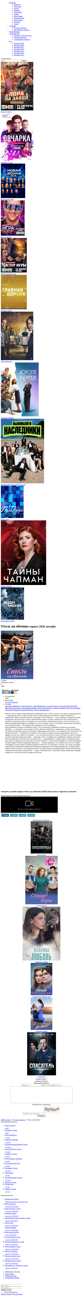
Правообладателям (12, 1278)
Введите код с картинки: (41, 1104)
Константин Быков (12, 710)
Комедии (17, 4)
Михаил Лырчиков (73, 708)
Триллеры (17, 6)
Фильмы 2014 (19, 53)
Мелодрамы (18, 16)
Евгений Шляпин (26, 710)
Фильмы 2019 (19, 43)
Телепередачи (15, 34)
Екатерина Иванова (12, 706)
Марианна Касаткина (13, 708)
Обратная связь (10, 1276)
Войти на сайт (6, 1290)
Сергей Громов (26, 706)
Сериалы (13, 26)
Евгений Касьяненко (29, 708)
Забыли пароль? (7, 1294)
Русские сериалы (20, 28)
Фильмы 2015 (19, 51)
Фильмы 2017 (19, 47)
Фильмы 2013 (19, 55)
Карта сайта (9, 1274)
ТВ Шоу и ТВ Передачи (22, 36)
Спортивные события (22, 39)
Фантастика (18, 20)
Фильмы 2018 (19, 45)
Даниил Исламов (59, 708)
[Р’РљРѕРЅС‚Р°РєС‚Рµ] (3, 692)
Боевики (17, 10)
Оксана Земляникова (41, 710)
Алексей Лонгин (52, 706)
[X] (12, 692)
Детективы (18, 12)
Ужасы (16, 8)
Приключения (19, 18)
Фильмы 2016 (19, 49)
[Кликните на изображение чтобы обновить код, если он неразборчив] (51, 1113)
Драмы (16, 14)
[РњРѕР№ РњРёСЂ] (9, 692)
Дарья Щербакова (39, 706)
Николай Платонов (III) (68, 706)
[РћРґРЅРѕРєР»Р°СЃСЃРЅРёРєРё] (6, 692)
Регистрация (17, 1294)
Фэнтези (17, 22)
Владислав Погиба (45, 708)
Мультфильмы (15, 32)
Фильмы (13, 3)
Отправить (41, 1116)
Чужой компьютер (10, 1292)
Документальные (20, 37)
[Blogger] (15, 692)
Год (11, 41)
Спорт (16, 24)
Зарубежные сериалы (22, 30)
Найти (24, 61)
